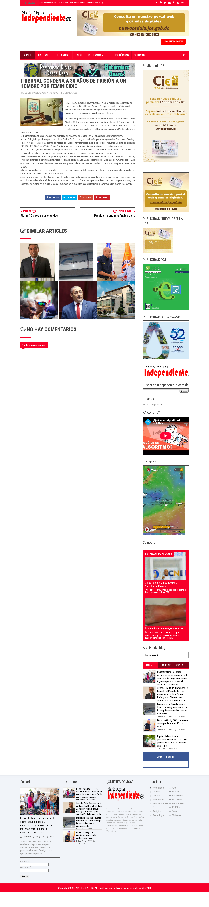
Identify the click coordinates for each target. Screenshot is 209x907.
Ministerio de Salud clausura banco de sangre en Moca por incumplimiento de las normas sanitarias (172, 709)
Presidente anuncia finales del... (114, 215)
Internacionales (98, 55)
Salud (79, 55)
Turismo (176, 815)
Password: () (26, 867)
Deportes (62, 55)
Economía (177, 795)
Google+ (86, 197)
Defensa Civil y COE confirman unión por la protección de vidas (172, 723)
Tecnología (158, 815)
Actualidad (158, 787)
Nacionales (44, 55)
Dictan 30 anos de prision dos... (40, 215)
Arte (174, 787)
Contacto (140, 55)
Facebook (54, 197)
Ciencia (156, 791)
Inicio (29, 55)
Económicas (122, 55)
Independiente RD (85, 888)
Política (176, 807)
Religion (157, 811)
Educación (158, 799)
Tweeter (70, 197)
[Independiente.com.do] (125, 800)
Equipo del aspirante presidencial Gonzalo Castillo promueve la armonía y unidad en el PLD (172, 741)
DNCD (175, 791)
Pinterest (103, 197)
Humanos (177, 799)
